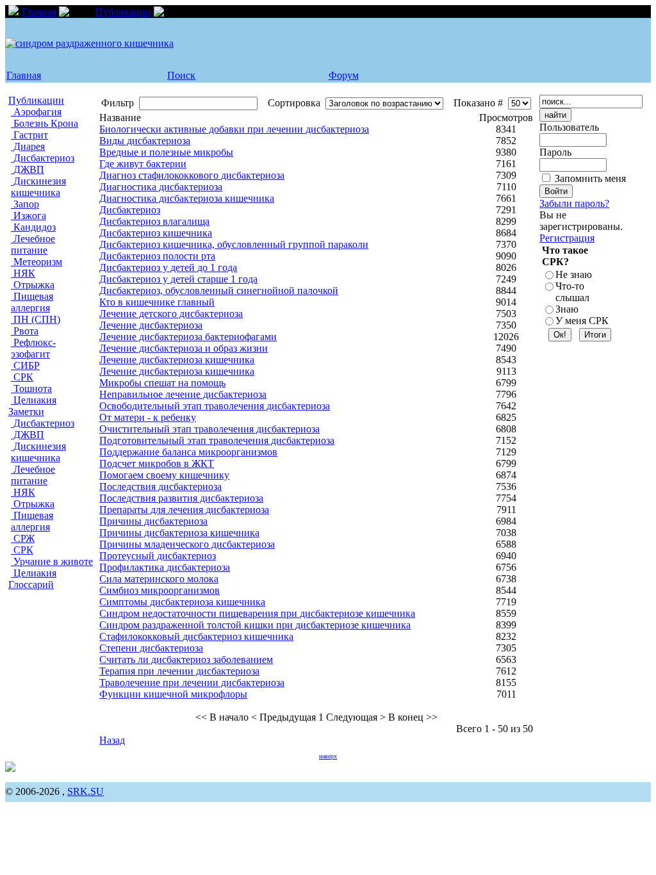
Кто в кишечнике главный (157, 302)
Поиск (181, 75)
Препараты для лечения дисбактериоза (184, 509)
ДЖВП (27, 169)
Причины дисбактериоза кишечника (179, 532)
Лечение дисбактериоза (150, 325)
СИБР (25, 365)
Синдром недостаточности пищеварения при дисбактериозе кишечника (257, 613)
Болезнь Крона (44, 123)
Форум (344, 75)
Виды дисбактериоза (144, 140)
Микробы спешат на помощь (162, 382)
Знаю (566, 309)
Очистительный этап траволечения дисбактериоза (209, 428)
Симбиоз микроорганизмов (159, 590)
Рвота (24, 330)
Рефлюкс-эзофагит (33, 348)
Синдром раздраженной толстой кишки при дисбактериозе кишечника (255, 624)
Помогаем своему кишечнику (164, 475)
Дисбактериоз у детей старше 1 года (178, 279)
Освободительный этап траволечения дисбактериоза (214, 405)
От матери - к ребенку (147, 417)
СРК (22, 377)
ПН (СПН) (35, 319)
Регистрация (566, 238)
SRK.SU (85, 791)
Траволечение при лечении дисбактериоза (191, 682)
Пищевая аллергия (32, 302)
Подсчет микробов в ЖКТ (156, 463)
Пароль (555, 152)
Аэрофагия (36, 111)
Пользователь (569, 127)
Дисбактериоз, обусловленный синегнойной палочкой (218, 290)
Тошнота (31, 388)
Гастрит (29, 134)
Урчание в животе (52, 561)
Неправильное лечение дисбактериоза (182, 394)
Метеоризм (36, 261)
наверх (328, 756)
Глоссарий (31, 584)
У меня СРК (582, 320)
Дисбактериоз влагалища (154, 221)
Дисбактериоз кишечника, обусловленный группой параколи (233, 244)
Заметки (26, 411)
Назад (112, 740)
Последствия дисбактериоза (160, 486)
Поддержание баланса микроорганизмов (188, 451)
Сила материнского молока (158, 578)
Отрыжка (32, 284)
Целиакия (33, 400)
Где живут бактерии (142, 163)
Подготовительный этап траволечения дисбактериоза (216, 440)
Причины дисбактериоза (153, 521)
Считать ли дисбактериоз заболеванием (186, 659)
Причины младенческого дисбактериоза (187, 544)
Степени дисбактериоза (151, 647)
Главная (39, 11)
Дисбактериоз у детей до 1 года (168, 267)
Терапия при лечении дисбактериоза (179, 671)
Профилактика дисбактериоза (164, 567)
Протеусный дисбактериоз (157, 555)
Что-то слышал (572, 292)
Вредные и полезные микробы (166, 152)
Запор (25, 204)
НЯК (23, 273)
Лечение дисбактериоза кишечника (176, 359)
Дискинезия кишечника (38, 187)
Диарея (28, 146)
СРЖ (23, 538)
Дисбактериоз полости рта (157, 255)
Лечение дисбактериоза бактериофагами (188, 336)
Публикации (123, 11)
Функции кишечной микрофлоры (173, 694)
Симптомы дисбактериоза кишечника (182, 601)
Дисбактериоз (42, 157)
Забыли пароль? (574, 203)
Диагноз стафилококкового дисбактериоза (191, 175)
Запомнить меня (590, 178)
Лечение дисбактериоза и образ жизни (183, 348)
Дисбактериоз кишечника (155, 232)
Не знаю (573, 274)
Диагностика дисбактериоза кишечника (186, 198)
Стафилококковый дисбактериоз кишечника (196, 636)
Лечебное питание (33, 244)
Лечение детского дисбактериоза (171, 313)
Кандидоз (33, 227)
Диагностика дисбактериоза (160, 186)
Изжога (28, 215)
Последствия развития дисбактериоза (181, 498)
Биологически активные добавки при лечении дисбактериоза (234, 129)
